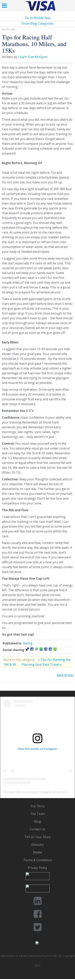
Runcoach (9, 791)
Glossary (37, 844)
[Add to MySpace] (50, 649)
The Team (37, 814)
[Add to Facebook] (45, 649)
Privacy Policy (37, 868)
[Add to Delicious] (27, 649)
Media (37, 852)
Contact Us (37, 829)
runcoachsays (28, 791)
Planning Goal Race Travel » (42, 664)
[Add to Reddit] (36, 649)
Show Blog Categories (37, 23)
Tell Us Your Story (37, 837)
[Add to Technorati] (55, 649)
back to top (65, 675)
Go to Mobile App (37, 18)
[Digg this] (31, 649)
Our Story (38, 806)
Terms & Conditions (37, 860)
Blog (37, 821)
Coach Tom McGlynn (33, 57)
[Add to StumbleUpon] (41, 649)
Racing (27, 643)
